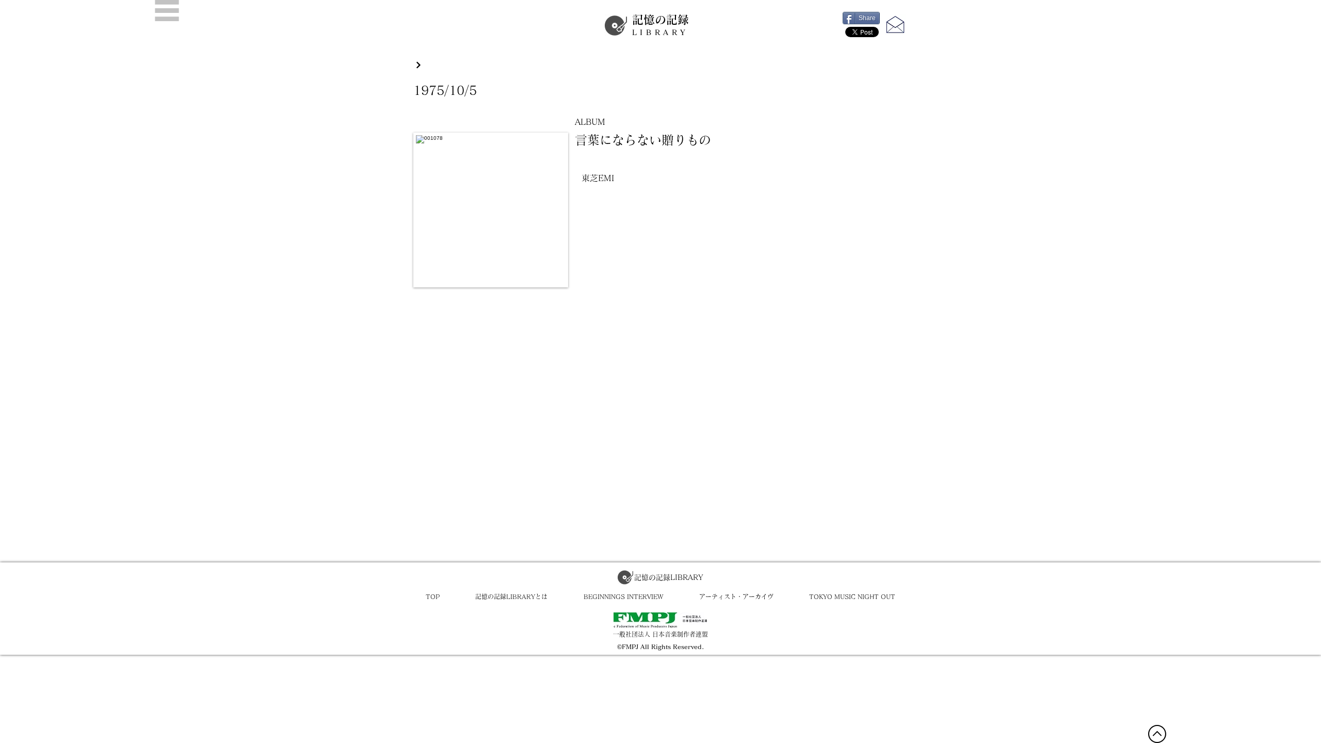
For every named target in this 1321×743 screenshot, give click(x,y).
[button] (167, 10)
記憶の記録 (660, 25)
